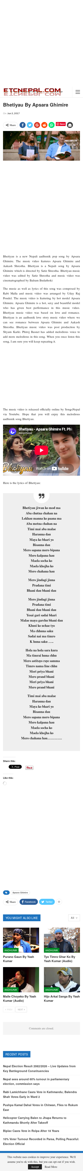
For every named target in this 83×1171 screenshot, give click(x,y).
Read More (51, 1166)
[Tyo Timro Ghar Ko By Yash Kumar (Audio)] (62, 940)
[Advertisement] (41, 43)
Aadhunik (10, 950)
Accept (35, 1167)
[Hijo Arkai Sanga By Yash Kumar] (62, 979)
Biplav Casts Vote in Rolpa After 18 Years (31, 1131)
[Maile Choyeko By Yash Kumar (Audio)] (21, 979)
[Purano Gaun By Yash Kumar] (21, 940)
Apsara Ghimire (20, 892)
